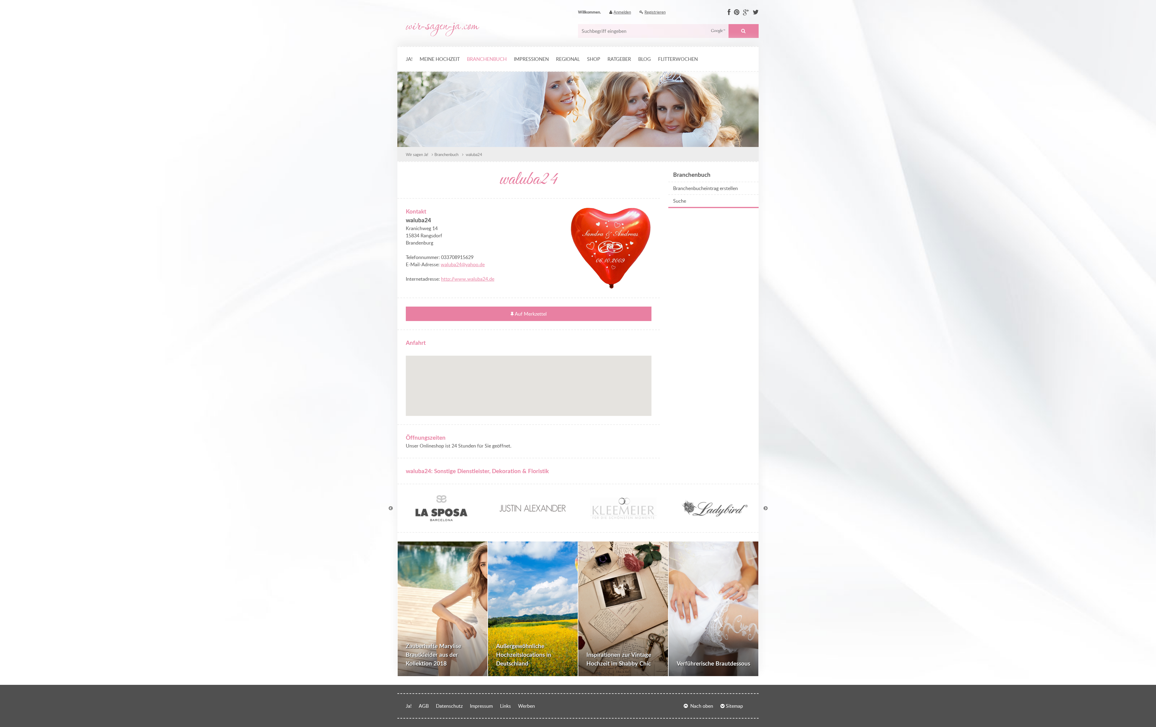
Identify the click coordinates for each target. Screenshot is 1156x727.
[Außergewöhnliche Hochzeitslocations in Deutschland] (533, 608)
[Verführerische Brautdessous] (713, 608)
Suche (744, 31)
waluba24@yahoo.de (463, 264)
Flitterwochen (678, 59)
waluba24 (473, 154)
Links (505, 706)
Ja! (409, 59)
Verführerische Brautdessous (713, 663)
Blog (644, 59)
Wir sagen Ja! (417, 154)
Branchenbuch (487, 59)
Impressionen (531, 59)
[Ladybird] (714, 520)
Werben (526, 706)
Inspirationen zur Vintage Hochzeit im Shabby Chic (618, 659)
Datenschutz (449, 706)
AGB (424, 706)
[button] (528, 382)
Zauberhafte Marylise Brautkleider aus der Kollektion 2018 (433, 654)
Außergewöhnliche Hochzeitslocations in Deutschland (523, 654)
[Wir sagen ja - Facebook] (729, 12)
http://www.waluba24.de (467, 279)
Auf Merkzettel (531, 313)
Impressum (481, 706)
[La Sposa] (441, 520)
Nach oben (701, 706)
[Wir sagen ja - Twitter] (756, 12)
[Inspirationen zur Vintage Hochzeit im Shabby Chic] (623, 608)
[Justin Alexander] (532, 520)
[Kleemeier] (623, 520)
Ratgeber (619, 59)
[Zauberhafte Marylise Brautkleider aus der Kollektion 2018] (442, 608)
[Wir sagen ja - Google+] (746, 12)
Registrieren (655, 12)
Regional (568, 59)
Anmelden (622, 12)
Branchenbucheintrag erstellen (705, 188)
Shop (593, 59)
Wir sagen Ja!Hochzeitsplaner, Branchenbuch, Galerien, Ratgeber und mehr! (442, 30)
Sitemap (734, 706)
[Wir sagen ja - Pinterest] (736, 12)
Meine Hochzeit (440, 59)
